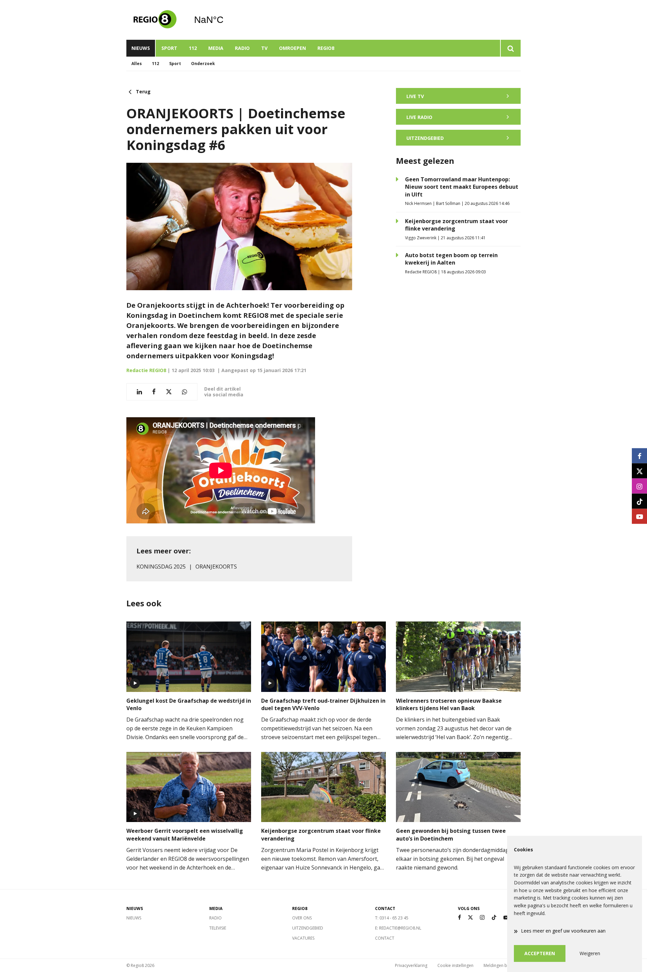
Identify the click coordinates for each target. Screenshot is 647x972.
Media (215, 48)
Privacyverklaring (411, 965)
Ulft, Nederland (226, 19)
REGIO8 (325, 48)
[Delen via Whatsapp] (184, 392)
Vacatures (303, 938)
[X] (470, 917)
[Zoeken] (510, 48)
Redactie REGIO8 (146, 370)
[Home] (155, 19)
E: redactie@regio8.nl (398, 928)
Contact (384, 938)
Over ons (302, 918)
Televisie (217, 928)
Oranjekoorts (216, 566)
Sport (169, 48)
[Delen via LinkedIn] (139, 392)
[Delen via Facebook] (154, 392)
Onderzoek (203, 63)
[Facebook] (459, 917)
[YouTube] (506, 917)
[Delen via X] (169, 392)
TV (264, 48)
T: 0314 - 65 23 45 (391, 918)
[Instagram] (482, 917)
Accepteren (539, 953)
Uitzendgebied (307, 928)
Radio (242, 48)
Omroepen (292, 48)
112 (193, 48)
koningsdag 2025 (161, 566)
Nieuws (140, 48)
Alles (136, 63)
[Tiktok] (494, 917)
